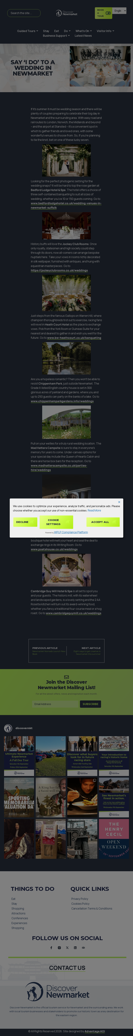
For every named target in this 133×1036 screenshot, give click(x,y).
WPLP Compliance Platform (71, 532)
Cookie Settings (53, 522)
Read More (94, 510)
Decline (22, 522)
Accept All (100, 522)
